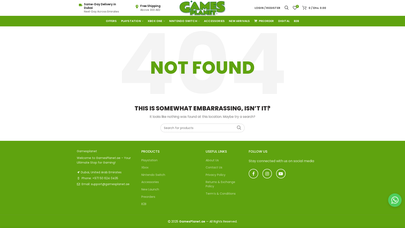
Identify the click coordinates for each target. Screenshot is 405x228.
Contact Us (214, 167)
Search (239, 128)
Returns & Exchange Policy (220, 184)
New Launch (150, 189)
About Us (212, 160)
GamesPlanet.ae (192, 221)
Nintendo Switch (153, 175)
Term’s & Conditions (221, 193)
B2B (143, 204)
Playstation (149, 160)
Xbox (144, 167)
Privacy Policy (215, 175)
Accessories (150, 182)
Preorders (148, 197)
